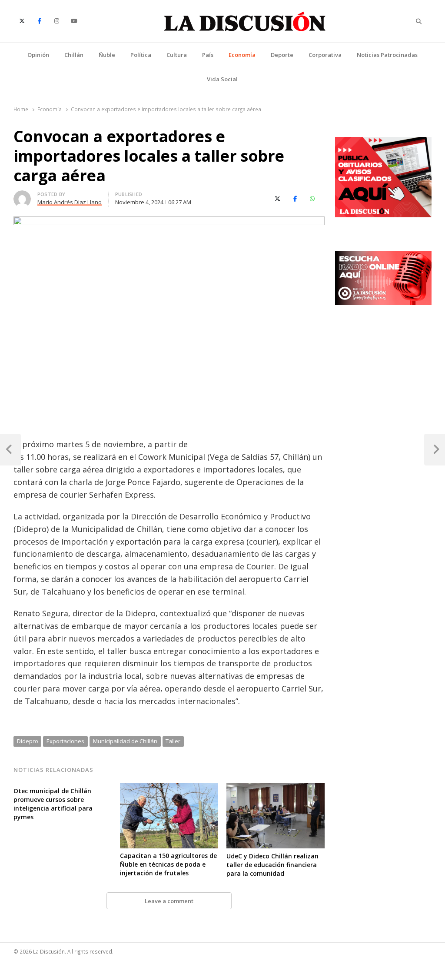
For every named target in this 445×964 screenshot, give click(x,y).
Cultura (176, 55)
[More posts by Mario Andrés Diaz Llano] (22, 195)
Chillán (73, 55)
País (207, 55)
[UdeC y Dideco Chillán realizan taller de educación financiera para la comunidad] (275, 788)
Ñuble (107, 55)
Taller (173, 741)
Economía (242, 55)
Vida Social (222, 79)
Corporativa (325, 55)
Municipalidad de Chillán (125, 741)
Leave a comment (169, 901)
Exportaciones (65, 741)
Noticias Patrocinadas (387, 55)
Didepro (27, 741)
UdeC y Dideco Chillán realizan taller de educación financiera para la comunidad (272, 865)
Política (140, 55)
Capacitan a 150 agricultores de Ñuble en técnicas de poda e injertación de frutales (168, 864)
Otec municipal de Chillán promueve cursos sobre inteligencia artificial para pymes (53, 804)
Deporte (282, 55)
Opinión (38, 55)
